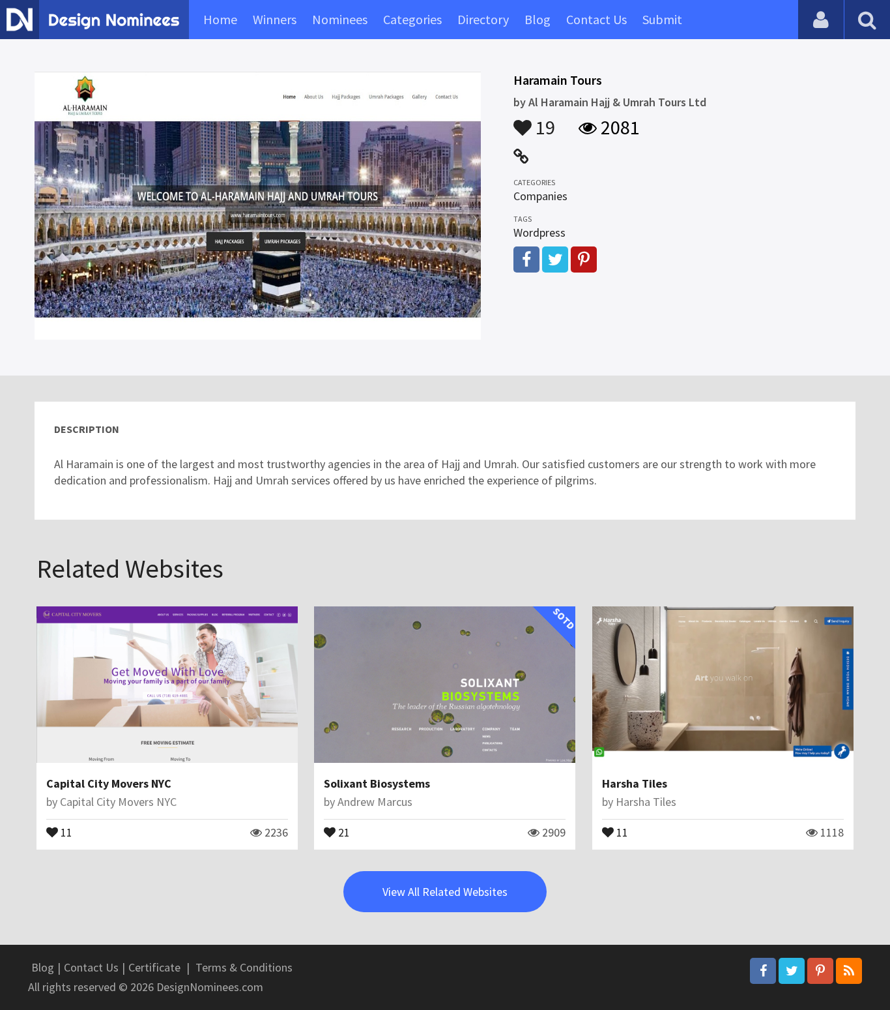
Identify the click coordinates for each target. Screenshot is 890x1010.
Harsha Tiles (634, 783)
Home (220, 19)
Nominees (339, 19)
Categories (412, 19)
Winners (274, 19)
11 (65, 831)
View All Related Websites (445, 891)
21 (343, 831)
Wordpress (539, 232)
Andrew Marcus (374, 801)
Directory (483, 19)
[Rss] (849, 971)
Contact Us (596, 19)
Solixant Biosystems (377, 783)
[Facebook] (763, 971)
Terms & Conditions (244, 967)
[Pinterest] (820, 971)
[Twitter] (792, 971)
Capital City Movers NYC (108, 783)
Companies (540, 195)
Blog (537, 19)
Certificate (154, 967)
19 (543, 121)
